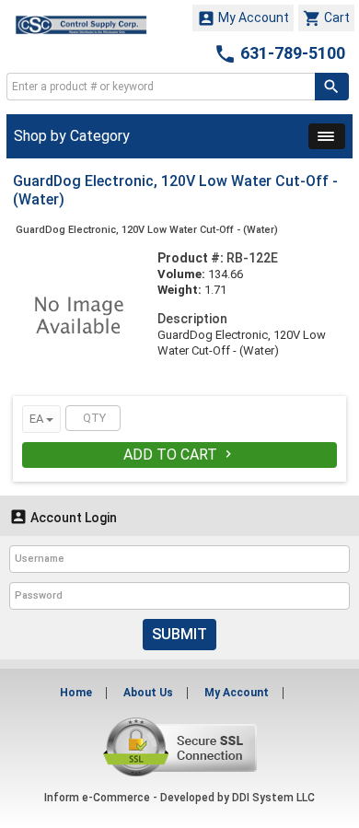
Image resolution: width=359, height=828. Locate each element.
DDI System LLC (273, 797)
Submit (179, 634)
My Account (243, 18)
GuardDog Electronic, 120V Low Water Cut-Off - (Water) (147, 230)
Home (76, 692)
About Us (148, 692)
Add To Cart (179, 454)
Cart (326, 18)
